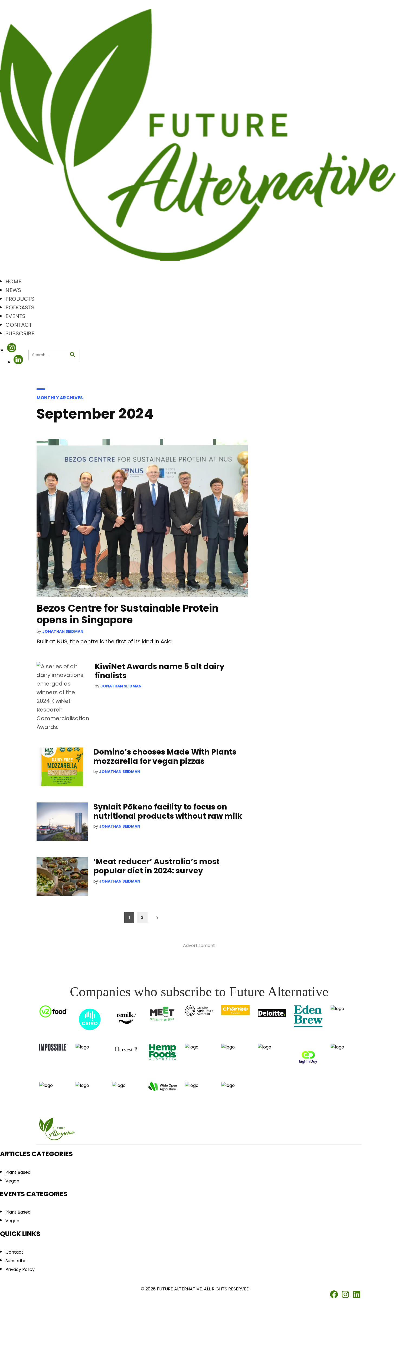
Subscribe (16, 1261)
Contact (14, 1252)
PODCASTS (19, 307)
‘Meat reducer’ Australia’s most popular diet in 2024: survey (156, 866)
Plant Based (18, 1172)
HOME (13, 281)
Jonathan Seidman (62, 631)
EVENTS (15, 316)
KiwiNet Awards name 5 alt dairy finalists (159, 671)
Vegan (12, 1181)
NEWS (13, 290)
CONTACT (18, 325)
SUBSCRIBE (19, 333)
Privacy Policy (20, 1269)
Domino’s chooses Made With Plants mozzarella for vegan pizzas (164, 756)
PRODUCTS (19, 299)
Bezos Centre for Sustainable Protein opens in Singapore (127, 614)
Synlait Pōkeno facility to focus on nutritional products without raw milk (168, 811)
